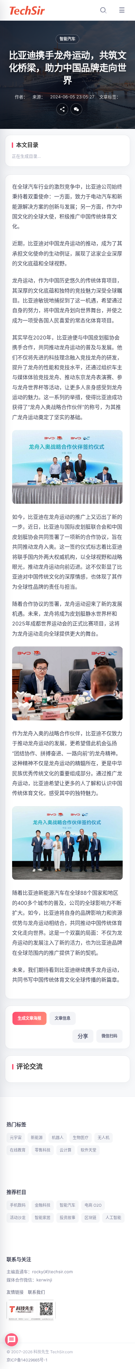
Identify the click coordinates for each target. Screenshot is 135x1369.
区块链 (90, 1217)
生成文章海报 (29, 1018)
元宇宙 (16, 1137)
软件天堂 (88, 1150)
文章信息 (62, 1018)
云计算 (65, 1150)
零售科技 (42, 1150)
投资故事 (67, 1217)
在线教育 (18, 1150)
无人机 (103, 1137)
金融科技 (42, 1205)
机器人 (58, 1137)
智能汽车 (68, 38)
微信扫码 (109, 1035)
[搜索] (103, 10)
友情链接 (15, 1292)
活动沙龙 (18, 1217)
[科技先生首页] (27, 10)
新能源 (37, 1137)
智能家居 (42, 1217)
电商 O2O (93, 1205)
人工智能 (113, 1217)
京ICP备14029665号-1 (27, 1360)
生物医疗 (80, 1137)
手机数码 (18, 1205)
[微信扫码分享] (76, 109)
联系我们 (36, 1292)
